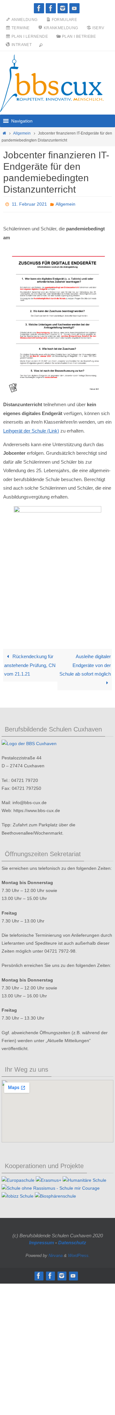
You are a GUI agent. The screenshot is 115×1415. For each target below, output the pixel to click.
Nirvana (56, 1253)
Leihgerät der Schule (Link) (31, 429)
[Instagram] (62, 8)
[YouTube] (74, 8)
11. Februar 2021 (29, 203)
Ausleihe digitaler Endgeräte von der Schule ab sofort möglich (85, 663)
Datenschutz (72, 1241)
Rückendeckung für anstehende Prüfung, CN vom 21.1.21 (30, 663)
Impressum (41, 1241)
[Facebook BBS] (39, 8)
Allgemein (22, 133)
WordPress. (79, 1253)
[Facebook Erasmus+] (51, 8)
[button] (22, 121)
